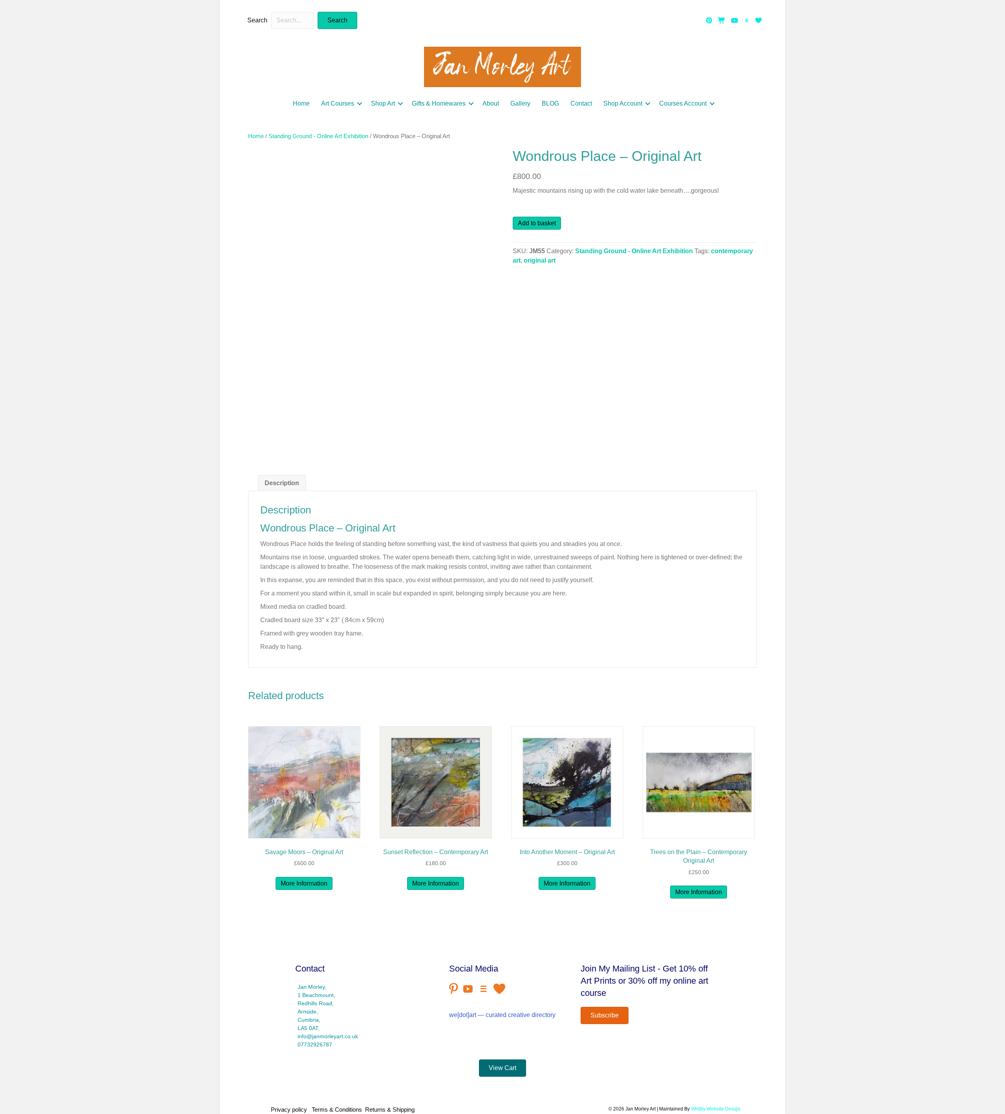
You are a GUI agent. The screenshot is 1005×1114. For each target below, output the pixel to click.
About (490, 103)
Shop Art (383, 103)
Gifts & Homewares (439, 103)
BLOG (550, 103)
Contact (581, 103)
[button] (337, 20)
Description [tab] (282, 483)
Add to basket (537, 223)
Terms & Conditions (337, 1109)
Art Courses (337, 103)
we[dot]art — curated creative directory (502, 1015)
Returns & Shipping (390, 1109)
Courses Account (683, 103)
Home (301, 103)
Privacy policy (290, 1109)
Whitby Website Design (715, 1109)
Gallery (520, 103)
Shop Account (622, 103)
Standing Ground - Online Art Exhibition (318, 136)
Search (257, 20)
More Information (304, 883)
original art (539, 260)
